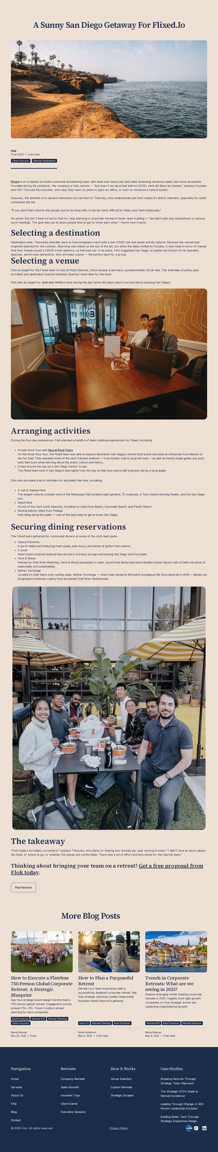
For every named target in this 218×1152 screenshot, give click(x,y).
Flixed (15, 181)
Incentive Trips (70, 1095)
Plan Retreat (23, 887)
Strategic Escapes (122, 1095)
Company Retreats (73, 1079)
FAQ (13, 1103)
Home (15, 1079)
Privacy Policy (118, 1128)
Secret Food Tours (60, 450)
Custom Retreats (121, 1087)
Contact (16, 1120)
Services (16, 1087)
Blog (14, 1112)
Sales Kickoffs (70, 1087)
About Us (17, 1095)
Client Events (69, 1103)
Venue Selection (121, 1079)
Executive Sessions (73, 1112)
